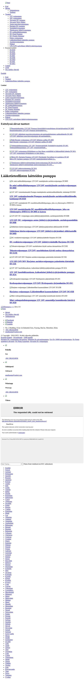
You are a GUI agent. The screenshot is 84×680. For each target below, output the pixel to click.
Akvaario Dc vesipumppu (39, 341)
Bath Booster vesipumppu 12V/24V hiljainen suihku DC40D (31, 142)
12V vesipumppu (16, 16)
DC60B (12, 58)
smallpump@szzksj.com (13, 375)
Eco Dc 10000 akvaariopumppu (61, 339)
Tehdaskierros (14, 10)
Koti (6, 6)
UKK (7, 68)
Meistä (7, 8)
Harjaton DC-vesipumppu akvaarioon (14, 339)
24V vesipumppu (16, 18)
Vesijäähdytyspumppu (17, 28)
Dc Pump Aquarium (22, 341)
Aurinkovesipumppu (17, 42)
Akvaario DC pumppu (17, 20)
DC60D (12, 60)
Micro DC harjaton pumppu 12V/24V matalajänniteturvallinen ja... (33, 159)
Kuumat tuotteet (6, 337)
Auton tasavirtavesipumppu (19, 24)
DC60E (12, 62)
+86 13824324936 (11, 358)
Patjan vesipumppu (16, 38)
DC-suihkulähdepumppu (18, 32)
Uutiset (7, 66)
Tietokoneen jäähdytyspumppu (20, 30)
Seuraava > (8, 307)
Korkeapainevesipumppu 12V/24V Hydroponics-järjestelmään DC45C (41, 283)
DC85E (12, 52)
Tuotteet (8, 14)
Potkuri (12, 44)
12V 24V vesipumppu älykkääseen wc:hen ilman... (27, 153)
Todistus (12, 12)
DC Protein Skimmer (17, 36)
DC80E (12, 56)
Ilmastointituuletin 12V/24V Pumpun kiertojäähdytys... (28, 130)
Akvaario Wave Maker (17, 22)
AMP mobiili (28, 337)
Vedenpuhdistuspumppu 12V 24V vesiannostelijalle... (28, 148)
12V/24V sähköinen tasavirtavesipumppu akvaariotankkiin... (30, 136)
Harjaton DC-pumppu (17, 26)
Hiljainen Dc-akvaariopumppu (38, 339)
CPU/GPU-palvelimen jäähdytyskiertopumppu (26, 46)
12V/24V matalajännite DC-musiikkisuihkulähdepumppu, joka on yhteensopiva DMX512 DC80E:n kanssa (39, 210)
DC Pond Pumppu (16, 34)
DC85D (12, 50)
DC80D (12, 54)
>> (13, 307)
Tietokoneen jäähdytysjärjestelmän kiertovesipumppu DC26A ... (32, 165)
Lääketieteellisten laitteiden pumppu (22, 40)
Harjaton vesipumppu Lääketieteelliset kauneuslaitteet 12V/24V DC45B (42, 291)
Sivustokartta (17, 337)
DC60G (12, 64)
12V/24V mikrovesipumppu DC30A (22, 170)
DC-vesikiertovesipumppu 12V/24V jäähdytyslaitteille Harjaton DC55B (42, 242)
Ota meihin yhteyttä (12, 70)
